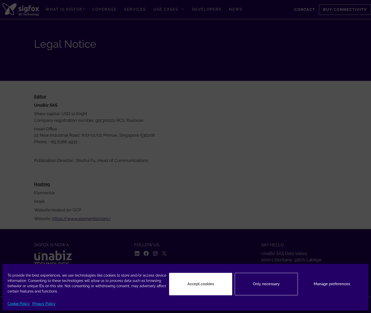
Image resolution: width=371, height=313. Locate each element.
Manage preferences (332, 284)
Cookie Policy (19, 304)
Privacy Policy (44, 304)
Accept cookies (200, 284)
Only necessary (266, 284)
